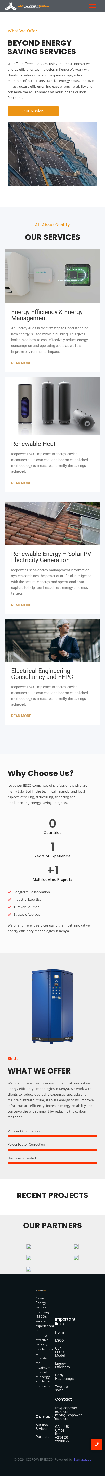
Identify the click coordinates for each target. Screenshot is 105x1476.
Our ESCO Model (60, 1352)
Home (59, 1332)
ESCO (59, 1340)
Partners (42, 1437)
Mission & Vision (42, 1427)
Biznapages (82, 1459)
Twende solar (61, 1388)
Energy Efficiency (62, 1365)
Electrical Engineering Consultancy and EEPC (42, 674)
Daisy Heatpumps (64, 1377)
